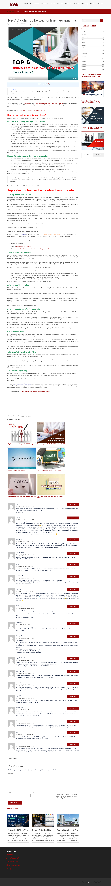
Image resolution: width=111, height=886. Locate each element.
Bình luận (73, 504)
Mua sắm (100, 3)
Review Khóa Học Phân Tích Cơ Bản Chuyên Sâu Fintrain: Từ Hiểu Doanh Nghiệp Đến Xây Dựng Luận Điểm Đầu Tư (43, 830)
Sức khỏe (68, 3)
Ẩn (48, 84)
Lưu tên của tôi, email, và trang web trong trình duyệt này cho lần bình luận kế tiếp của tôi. (66, 796)
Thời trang (85, 3)
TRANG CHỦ (27, 3)
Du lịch (53, 3)
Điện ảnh (84, 45)
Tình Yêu (84, 67)
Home (9, 11)
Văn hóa (92, 3)
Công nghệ (44, 3)
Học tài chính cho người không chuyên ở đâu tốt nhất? (35, 391)
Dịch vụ (84, 40)
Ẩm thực (36, 3)
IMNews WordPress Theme (96, 882)
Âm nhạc (84, 31)
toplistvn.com (26, 103)
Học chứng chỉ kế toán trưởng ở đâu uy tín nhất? (33, 110)
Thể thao (76, 3)
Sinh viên (84, 56)
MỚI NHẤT (87, 154)
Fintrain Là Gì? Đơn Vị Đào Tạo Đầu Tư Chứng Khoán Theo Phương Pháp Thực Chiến (18, 830)
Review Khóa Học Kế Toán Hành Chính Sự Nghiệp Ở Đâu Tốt (68, 830)
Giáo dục (60, 3)
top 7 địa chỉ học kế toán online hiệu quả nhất (49, 103)
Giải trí (83, 48)
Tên (9, 792)
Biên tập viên (13, 24)
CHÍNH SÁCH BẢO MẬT (13, 858)
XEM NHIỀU (98, 154)
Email (34, 792)
